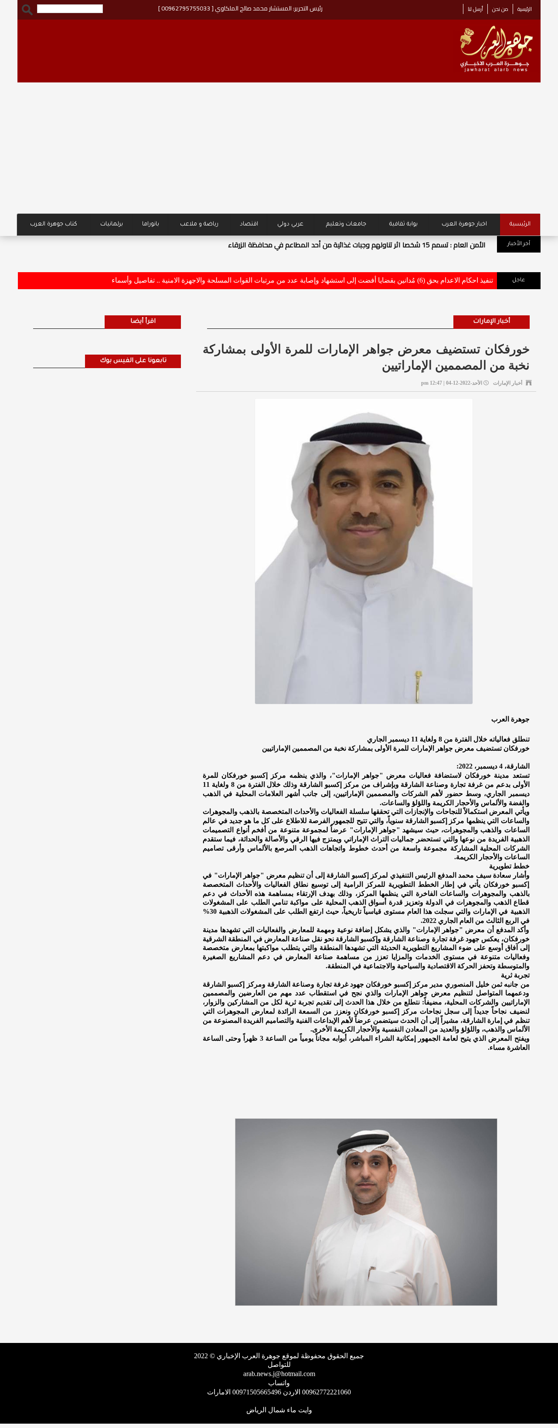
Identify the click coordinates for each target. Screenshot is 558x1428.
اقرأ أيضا (143, 321)
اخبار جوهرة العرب (464, 224)
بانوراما (150, 224)
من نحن (500, 9)
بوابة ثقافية (403, 224)
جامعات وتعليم (346, 224)
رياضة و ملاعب (199, 224)
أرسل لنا (475, 9)
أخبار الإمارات (491, 321)
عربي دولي (290, 224)
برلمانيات (111, 224)
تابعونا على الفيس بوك (133, 361)
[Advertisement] (279, 148)
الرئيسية (524, 9)
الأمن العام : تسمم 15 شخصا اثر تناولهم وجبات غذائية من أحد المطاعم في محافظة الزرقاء (357, 244)
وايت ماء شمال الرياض (279, 1410)
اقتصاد (249, 224)
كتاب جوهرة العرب (53, 224)
